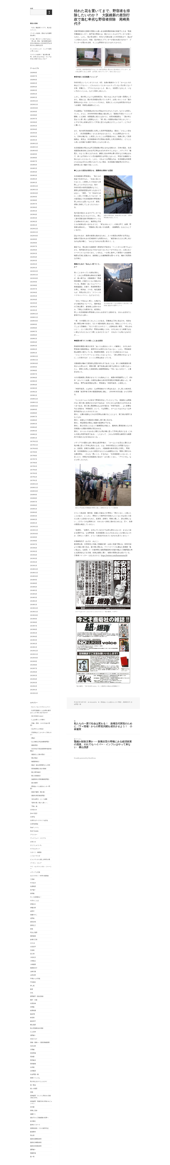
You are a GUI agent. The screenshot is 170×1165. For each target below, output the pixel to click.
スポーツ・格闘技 (36, 852)
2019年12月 (34, 356)
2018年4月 (33, 427)
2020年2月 (33, 349)
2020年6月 (33, 335)
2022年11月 (34, 232)
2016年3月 (33, 516)
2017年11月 (34, 445)
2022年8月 (33, 243)
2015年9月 (33, 537)
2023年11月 (34, 190)
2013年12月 (34, 608)
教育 (31, 989)
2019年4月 (33, 385)
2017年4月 (33, 470)
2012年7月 (33, 668)
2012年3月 (33, 683)
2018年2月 (33, 434)
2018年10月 (34, 406)
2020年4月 (33, 342)
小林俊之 (33, 961)
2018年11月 (34, 402)
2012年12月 (34, 651)
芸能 (31, 1092)
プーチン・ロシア (36, 863)
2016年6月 (33, 505)
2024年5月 (33, 168)
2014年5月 (33, 590)
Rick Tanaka (34, 831)
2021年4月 (33, 299)
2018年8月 (33, 413)
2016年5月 (33, 509)
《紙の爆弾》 (34, 783)
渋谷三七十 (33, 1039)
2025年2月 (33, 136)
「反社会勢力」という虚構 (38, 799)
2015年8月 (33, 541)
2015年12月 (34, 526)
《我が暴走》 (34, 758)
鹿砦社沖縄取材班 (36, 1142)
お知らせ (33, 842)
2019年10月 (34, 363)
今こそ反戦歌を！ (36, 897)
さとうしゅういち (36, 845)
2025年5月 (33, 126)
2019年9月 (33, 367)
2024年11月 (34, 147)
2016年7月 (33, 502)
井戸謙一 (33, 890)
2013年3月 (33, 640)
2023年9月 (33, 197)
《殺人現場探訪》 (36, 776)
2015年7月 (33, 544)
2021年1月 (33, 310)
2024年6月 (33, 165)
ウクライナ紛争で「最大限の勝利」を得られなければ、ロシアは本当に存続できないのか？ (40, 57)
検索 (31, 8)
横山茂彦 (33, 1025)
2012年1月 (33, 690)
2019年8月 (33, 370)
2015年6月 (33, 548)
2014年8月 (33, 583)
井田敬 (32, 893)
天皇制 (32, 950)
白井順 (32, 1067)
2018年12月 (34, 399)
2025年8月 (33, 115)
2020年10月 (34, 321)
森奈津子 (33, 1021)
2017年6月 (33, 463)
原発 (31, 929)
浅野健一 (33, 1035)
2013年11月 (34, 612)
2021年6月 (33, 292)
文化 (31, 993)
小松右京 (33, 957)
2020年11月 (34, 317)
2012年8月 (33, 665)
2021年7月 (33, 289)
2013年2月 (33, 644)
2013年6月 (33, 629)
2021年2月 (33, 307)
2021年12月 (34, 271)
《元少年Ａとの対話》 (37, 729)
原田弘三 (33, 925)
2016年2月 (33, 519)
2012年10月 (34, 658)
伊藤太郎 (33, 908)
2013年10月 (34, 615)
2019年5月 (33, 381)
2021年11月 (34, 275)
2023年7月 (33, 204)
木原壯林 (33, 1003)
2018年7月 (33, 417)
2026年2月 (33, 94)
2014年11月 (34, 573)
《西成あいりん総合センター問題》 (111, 702)
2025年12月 (34, 101)
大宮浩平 (33, 947)
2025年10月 (34, 108)
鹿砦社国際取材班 (36, 1139)
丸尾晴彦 (33, 886)
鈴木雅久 (33, 1121)
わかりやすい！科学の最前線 (39, 876)
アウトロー (33, 835)
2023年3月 (33, 218)
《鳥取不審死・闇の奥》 (38, 792)
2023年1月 (33, 225)
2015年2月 (33, 562)
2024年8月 (33, 158)
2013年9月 (33, 619)
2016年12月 (34, 484)
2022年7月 (33, 246)
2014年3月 (33, 597)
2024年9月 (33, 154)
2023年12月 (34, 186)
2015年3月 (33, 558)
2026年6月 (33, 80)
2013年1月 (33, 647)
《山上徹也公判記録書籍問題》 (40, 742)
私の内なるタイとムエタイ (38, 1081)
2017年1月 (33, 480)
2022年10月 (34, 236)
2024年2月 (33, 179)
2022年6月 (33, 250)
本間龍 (32, 1007)
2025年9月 (33, 112)
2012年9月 (33, 661)
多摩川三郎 (33, 939)
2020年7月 (33, 331)
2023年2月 (33, 221)
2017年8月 (33, 456)
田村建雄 (33, 1064)
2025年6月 (33, 122)
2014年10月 (34, 576)
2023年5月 (33, 211)
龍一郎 (32, 1157)
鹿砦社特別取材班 (36, 1146)
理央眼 (32, 1057)
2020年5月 (33, 339)
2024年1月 (33, 182)
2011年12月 (34, 693)
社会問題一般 (34, 1074)
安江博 (32, 954)
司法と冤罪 (33, 932)
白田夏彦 (33, 1071)
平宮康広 (33, 982)
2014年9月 (33, 580)
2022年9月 (33, 239)
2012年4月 (33, 679)
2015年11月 (34, 530)
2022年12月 (34, 229)
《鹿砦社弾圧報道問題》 (38, 795)
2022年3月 (33, 260)
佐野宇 (32, 911)
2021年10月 (34, 278)
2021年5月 (33, 296)
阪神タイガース (35, 1125)
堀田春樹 (33, 936)
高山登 (32, 1135)
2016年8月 (33, 498)
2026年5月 (33, 83)
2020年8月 (33, 328)
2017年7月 (33, 459)
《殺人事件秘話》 (36, 772)
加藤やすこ (33, 915)
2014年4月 (33, 594)
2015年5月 (33, 551)
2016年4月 (33, 512)
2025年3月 (33, 133)
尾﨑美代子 (33, 968)
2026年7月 (33, 76)
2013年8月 (33, 622)
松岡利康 (33, 1010)
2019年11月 (34, 360)
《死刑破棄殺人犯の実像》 (38, 769)
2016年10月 (34, 491)
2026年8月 (33, 73)
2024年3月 (33, 175)
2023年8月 (33, 200)
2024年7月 (33, 161)
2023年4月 (33, 214)
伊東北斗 (33, 904)
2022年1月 (33, 268)
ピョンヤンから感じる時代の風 (40, 859)
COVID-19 (33, 810)
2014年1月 (33, 605)
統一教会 (33, 1085)
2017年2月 (33, 477)
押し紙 (32, 986)
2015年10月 (34, 534)
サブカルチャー (35, 849)
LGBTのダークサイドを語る (39, 820)
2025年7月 (33, 119)
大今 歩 (32, 943)
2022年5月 (33, 253)
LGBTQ (32, 817)
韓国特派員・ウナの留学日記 (39, 1128)
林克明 (32, 1018)
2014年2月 (33, 601)
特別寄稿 (33, 1053)
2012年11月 (34, 654)
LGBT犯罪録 (34, 824)
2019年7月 (33, 374)
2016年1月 (33, 523)
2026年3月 (33, 90)
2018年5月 (33, 424)
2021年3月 (33, 303)
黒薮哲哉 (33, 1153)
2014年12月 (34, 569)
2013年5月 (33, 633)
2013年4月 (33, 636)
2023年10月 (34, 193)
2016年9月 (33, 495)
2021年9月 (33, 282)
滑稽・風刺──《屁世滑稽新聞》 (40, 1042)
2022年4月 (33, 257)
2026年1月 (33, 97)
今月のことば (34, 900)
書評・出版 (33, 1000)
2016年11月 (34, 487)
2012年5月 (33, 675)
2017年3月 (33, 473)
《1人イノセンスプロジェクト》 (40, 707)
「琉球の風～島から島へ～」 (39, 803)
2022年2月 (33, 264)
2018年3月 (33, 431)
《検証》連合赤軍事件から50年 (40, 765)
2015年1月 (33, 565)
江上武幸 (33, 1032)
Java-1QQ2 (33, 813)
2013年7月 (33, 626)
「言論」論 (33, 806)
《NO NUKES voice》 (37, 716)
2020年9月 (33, 324)
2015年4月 (33, 555)
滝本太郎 (33, 1046)
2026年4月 (33, 87)
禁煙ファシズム (35, 1078)
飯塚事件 (33, 1132)
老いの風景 (33, 1088)
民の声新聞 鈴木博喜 (36, 1028)
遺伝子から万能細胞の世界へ (39, 1118)
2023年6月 (33, 207)
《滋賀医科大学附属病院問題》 (40, 779)
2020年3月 (33, 346)
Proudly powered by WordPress (85, 758)
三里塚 (32, 879)
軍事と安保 (33, 1110)
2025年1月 (33, 140)
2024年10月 (34, 151)
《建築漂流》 (34, 745)
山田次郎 (33, 975)
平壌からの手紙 (35, 979)
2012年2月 (33, 686)
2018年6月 (33, 420)
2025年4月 (33, 129)
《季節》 (33, 738)
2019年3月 (33, 388)
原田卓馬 (33, 922)
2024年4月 (33, 172)
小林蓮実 (33, 964)
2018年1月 (33, 438)
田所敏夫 (33, 1060)
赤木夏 (32, 1107)
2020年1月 (33, 353)
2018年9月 (33, 409)
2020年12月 (34, 314)
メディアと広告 (35, 872)
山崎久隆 (33, 971)
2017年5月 (33, 466)
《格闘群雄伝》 (35, 761)
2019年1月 (33, 395)
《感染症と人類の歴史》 (38, 754)
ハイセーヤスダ (35, 856)
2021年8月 (33, 285)
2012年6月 (33, 672)
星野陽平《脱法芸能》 (37, 996)
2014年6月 (33, 587)
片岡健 (32, 1049)
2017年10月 (34, 448)
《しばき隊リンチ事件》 (38, 720)
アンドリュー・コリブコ (38, 838)
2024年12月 (34, 143)
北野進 (32, 918)
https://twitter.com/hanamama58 (114, 555)
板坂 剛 (32, 1014)
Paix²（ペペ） (34, 827)
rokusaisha (93, 702)
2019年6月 (33, 378)
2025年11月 (34, 104)
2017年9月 (33, 452)
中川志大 (33, 883)
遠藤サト (33, 1114)
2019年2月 (33, 392)
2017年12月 (34, 441)
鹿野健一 (33, 1149)
